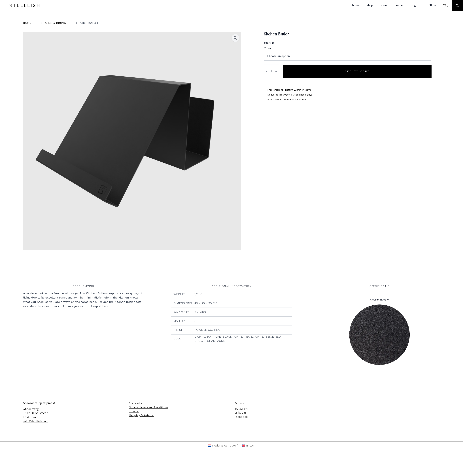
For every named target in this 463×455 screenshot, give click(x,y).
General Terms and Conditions (148, 407)
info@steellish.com (35, 421)
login (415, 5)
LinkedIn (240, 412)
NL (430, 5)
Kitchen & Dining (53, 23)
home (356, 5)
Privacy (134, 411)
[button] (235, 38)
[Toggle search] (457, 5)
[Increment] (276, 72)
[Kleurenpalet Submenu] (389, 299)
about (384, 5)
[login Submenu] (421, 6)
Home (27, 23)
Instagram (241, 408)
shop (370, 5)
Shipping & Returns (141, 415)
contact (399, 5)
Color (267, 48)
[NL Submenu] (435, 6)
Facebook (241, 416)
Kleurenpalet (378, 299)
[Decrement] (267, 72)
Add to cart (357, 71)
